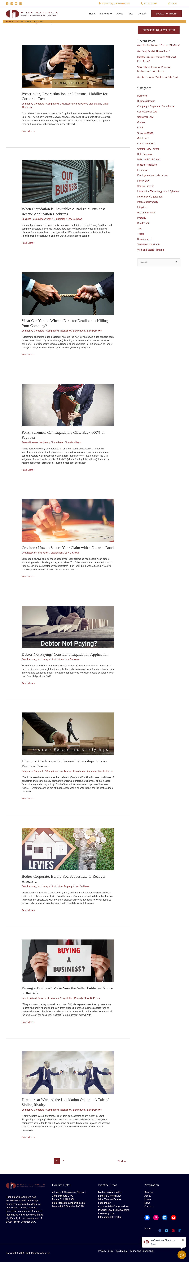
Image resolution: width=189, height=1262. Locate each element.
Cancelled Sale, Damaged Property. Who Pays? (158, 45)
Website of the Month (148, 244)
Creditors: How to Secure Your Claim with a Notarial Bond (68, 548)
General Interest (30, 442)
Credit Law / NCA (146, 143)
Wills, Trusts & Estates (109, 1199)
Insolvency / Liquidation (88, 103)
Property (68, 886)
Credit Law (142, 138)
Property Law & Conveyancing (113, 1210)
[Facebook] (7, 3)
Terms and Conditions (141, 1251)
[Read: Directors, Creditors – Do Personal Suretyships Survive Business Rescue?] (68, 733)
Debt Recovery (67, 103)
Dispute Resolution (147, 164)
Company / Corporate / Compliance (40, 103)
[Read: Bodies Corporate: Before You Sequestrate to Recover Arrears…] (68, 849)
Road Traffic (143, 223)
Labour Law (104, 1202)
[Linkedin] (16, 3)
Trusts (140, 233)
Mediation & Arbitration (110, 1192)
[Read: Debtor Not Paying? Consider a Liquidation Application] (68, 627)
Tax (139, 228)
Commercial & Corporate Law (113, 1206)
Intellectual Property (147, 202)
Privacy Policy (105, 1251)
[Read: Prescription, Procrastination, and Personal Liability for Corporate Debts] (68, 66)
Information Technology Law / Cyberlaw (158, 191)
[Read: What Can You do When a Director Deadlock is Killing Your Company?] (68, 293)
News (130, 13)
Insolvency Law (106, 1213)
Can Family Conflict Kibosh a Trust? (153, 51)
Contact (142, 13)
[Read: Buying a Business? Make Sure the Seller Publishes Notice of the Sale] (68, 960)
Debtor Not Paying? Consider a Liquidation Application (65, 654)
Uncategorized (29, 998)
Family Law (143, 180)
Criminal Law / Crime (148, 148)
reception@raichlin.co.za (72, 1202)
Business (42, 998)
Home (92, 13)
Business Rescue (30, 219)
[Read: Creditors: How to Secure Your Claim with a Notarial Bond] (68, 520)
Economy (142, 170)
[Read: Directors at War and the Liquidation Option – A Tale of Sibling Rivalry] (68, 1072)
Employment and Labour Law (152, 175)
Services (104, 13)
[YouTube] (20, 3)
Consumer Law (145, 117)
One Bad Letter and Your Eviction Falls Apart (157, 77)
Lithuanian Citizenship (110, 1217)
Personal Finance (146, 212)
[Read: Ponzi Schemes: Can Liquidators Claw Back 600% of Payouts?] (68, 404)
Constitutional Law (147, 111)
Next (122, 1161)
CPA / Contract (145, 133)
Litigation (91, 771)
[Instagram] (11, 3)
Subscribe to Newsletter (159, 30)
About (120, 13)
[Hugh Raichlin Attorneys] (32, 13)
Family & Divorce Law (109, 1195)
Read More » (28, 131)
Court (140, 127)
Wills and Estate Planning (150, 249)
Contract (141, 122)
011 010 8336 (67, 1199)
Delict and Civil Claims (149, 159)
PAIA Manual (121, 1251)
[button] (114, 3)
